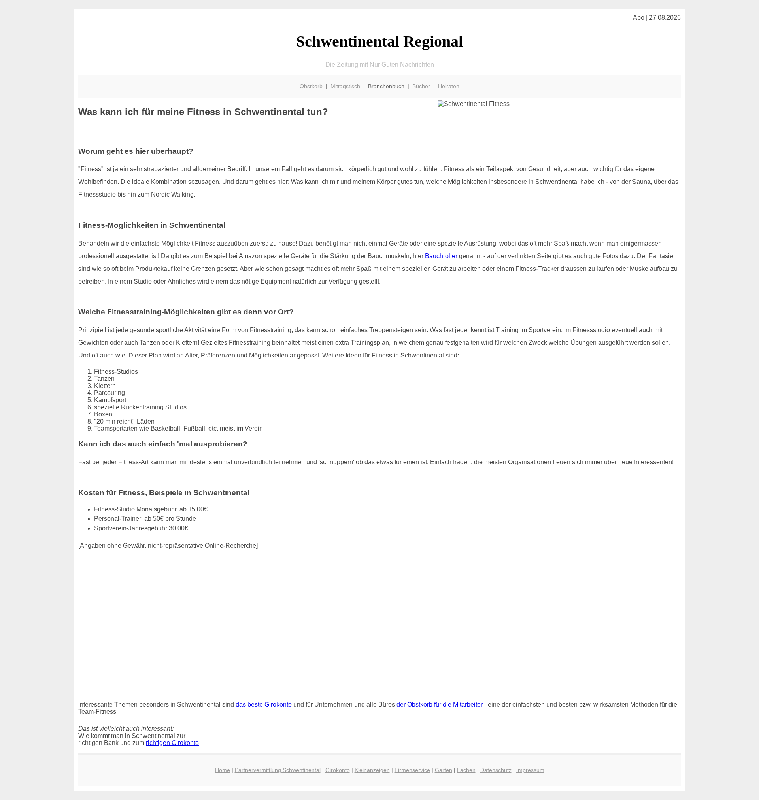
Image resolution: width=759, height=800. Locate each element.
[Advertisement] (379, 632)
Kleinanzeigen (372, 770)
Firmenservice (412, 770)
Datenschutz (496, 770)
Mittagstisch (345, 86)
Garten (443, 770)
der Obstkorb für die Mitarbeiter (439, 704)
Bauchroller (441, 256)
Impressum (530, 770)
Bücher (421, 86)
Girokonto (337, 770)
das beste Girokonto (264, 704)
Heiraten (448, 86)
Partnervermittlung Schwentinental (278, 770)
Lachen (466, 770)
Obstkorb (311, 86)
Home (222, 770)
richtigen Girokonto (172, 742)
